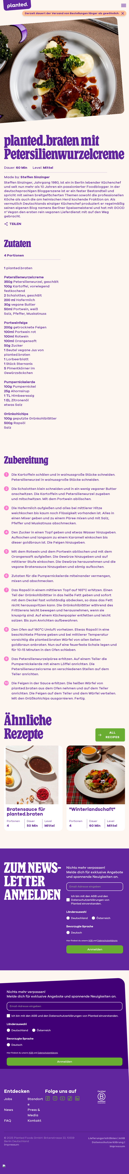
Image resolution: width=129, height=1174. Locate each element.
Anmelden (94, 949)
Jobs (8, 1099)
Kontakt (34, 1120)
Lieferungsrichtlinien (103, 1138)
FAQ (7, 1120)
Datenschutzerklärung (107, 940)
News (8, 1110)
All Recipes (112, 735)
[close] (122, 13)
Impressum (117, 1146)
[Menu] (124, 5)
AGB (90, 940)
